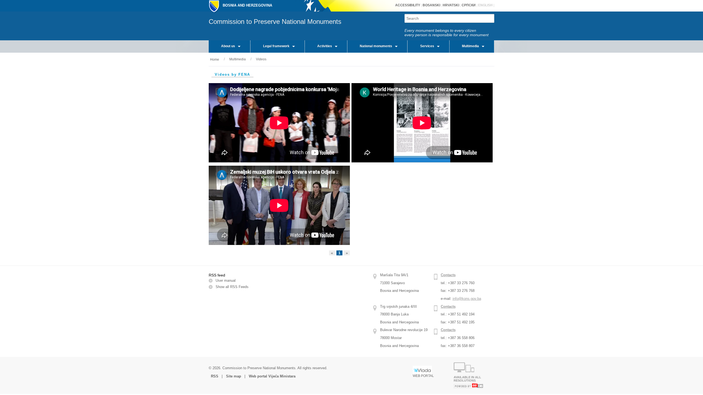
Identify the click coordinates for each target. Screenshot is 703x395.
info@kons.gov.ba (467, 299)
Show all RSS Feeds (232, 287)
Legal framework (276, 46)
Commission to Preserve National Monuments (275, 21)
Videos (261, 59)
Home (214, 59)
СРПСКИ (468, 5)
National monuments (376, 46)
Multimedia (470, 46)
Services (427, 46)
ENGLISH (485, 5)
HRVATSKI (450, 5)
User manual (226, 280)
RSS (215, 376)
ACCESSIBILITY (407, 5)
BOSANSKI (431, 5)
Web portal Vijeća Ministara (272, 376)
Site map (233, 376)
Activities (324, 46)
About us (228, 46)
